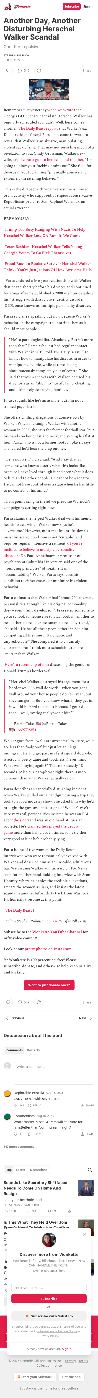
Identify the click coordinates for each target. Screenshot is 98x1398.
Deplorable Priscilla (29, 1092)
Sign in (88, 6)
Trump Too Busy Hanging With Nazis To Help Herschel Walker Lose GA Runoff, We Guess (44, 233)
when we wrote (60, 110)
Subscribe (71, 6)
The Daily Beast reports (38, 129)
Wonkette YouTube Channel (57, 932)
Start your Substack (37, 1377)
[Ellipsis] (92, 1092)
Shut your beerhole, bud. (23, 1199)
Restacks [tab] (33, 1050)
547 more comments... (20, 1147)
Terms (83, 1361)
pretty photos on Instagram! (48, 949)
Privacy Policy (49, 1336)
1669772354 (26, 730)
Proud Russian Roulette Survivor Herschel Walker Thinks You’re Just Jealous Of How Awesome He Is (48, 267)
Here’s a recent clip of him (27, 665)
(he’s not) (21, 820)
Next (83, 1018)
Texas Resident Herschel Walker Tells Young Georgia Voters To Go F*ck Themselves (43, 250)
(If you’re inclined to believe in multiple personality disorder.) (43, 549)
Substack (26, 1388)
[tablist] (23, 1050)
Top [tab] (9, 1170)
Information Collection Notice (57, 1331)
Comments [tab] (14, 1050)
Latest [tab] (21, 1170)
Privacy (70, 1361)
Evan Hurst (31, 1205)
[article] (49, 1197)
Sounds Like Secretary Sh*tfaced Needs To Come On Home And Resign (35, 1188)
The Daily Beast (18, 910)
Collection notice (49, 1365)
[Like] (8, 70)
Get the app (71, 1377)
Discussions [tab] (38, 1170)
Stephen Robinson (16, 55)
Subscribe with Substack (52, 1316)
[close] (84, 1234)
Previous (17, 1018)
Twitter (58, 921)
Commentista (24, 1115)
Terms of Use (71, 1326)
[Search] (89, 1169)
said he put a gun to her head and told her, (48, 160)
